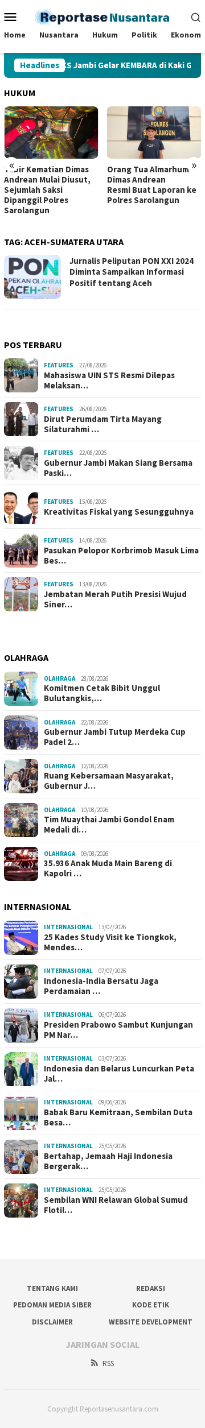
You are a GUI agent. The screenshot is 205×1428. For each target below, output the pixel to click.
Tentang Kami (52, 1288)
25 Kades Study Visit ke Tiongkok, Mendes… (110, 942)
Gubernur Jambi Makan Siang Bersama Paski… (118, 468)
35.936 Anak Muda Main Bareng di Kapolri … (108, 868)
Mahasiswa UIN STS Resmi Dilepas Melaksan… (109, 380)
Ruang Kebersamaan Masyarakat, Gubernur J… (109, 781)
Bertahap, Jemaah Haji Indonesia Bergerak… (108, 1161)
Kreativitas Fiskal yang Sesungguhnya (119, 512)
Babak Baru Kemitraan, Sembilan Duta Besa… (118, 1117)
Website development (150, 1322)
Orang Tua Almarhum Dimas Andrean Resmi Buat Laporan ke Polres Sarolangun (151, 184)
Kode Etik (150, 1305)
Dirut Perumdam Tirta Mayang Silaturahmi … (103, 424)
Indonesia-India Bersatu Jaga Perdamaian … (101, 986)
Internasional (68, 927)
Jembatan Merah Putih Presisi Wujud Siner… (115, 599)
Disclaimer (52, 1322)
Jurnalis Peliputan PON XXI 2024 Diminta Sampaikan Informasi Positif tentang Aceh (131, 271)
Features (58, 365)
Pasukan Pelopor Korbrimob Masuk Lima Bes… (121, 555)
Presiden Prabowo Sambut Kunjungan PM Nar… (118, 1030)
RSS (108, 1363)
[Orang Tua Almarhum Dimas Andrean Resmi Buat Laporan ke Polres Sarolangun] (154, 132)
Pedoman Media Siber (52, 1305)
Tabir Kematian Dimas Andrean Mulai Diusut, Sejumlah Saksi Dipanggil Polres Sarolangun (47, 190)
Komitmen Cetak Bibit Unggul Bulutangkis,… (102, 693)
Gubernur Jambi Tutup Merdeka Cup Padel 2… (115, 737)
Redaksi (150, 1288)
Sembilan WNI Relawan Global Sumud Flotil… (116, 1205)
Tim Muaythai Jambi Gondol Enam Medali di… (109, 824)
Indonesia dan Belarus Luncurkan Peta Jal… (119, 1073)
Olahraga (59, 678)
